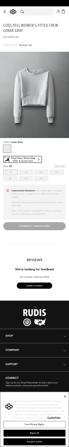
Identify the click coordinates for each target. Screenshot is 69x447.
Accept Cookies (34, 441)
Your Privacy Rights (34, 424)
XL (13, 178)
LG (59, 172)
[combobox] (36, 11)
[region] (34, 419)
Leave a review (34, 285)
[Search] (24, 11)
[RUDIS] (13, 11)
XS (13, 172)
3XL (44, 178)
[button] (4, 11)
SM (28, 172)
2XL (28, 178)
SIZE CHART (59, 166)
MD (44, 172)
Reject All (34, 433)
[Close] (65, 396)
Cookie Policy (54, 417)
